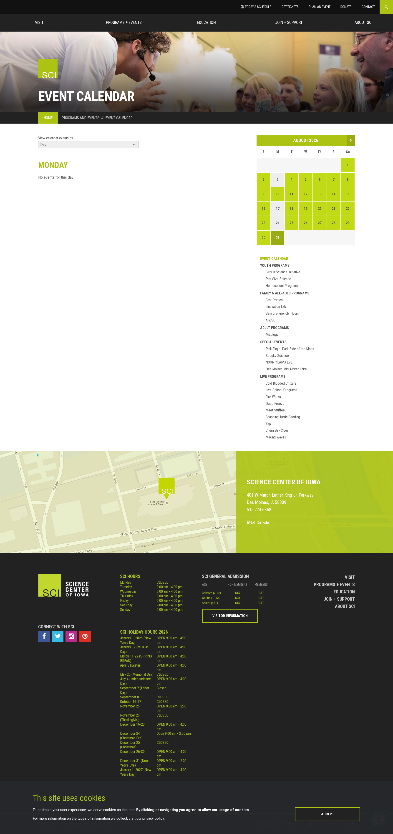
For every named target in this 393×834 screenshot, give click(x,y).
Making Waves (276, 437)
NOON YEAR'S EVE (279, 362)
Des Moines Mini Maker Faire (286, 369)
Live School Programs (281, 390)
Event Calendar (274, 258)
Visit (39, 22)
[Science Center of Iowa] (48, 68)
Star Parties (274, 300)
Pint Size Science (278, 279)
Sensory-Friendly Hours (282, 313)
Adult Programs (274, 328)
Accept (327, 814)
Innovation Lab (276, 306)
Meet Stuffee (275, 410)
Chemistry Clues (277, 430)
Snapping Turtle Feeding (283, 417)
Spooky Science (277, 356)
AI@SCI (271, 320)
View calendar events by (55, 138)
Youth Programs (275, 265)
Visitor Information (230, 616)
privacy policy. (153, 818)
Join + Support (288, 22)
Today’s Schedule (257, 7)
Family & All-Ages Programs (284, 293)
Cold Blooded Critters (281, 383)
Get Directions (262, 522)
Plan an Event (319, 7)
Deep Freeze (275, 403)
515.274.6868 (259, 509)
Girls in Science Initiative (283, 272)
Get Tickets (290, 7)
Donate (345, 7)
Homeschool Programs (282, 286)
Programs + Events (124, 22)
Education (206, 22)
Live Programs (272, 376)
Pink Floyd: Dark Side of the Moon (290, 349)
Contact (368, 7)
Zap (268, 423)
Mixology (272, 334)
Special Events (273, 342)
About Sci (363, 22)
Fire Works (273, 397)
